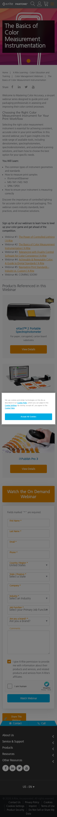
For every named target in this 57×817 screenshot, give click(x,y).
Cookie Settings (11, 405)
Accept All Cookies (28, 416)
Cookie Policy (22, 403)
